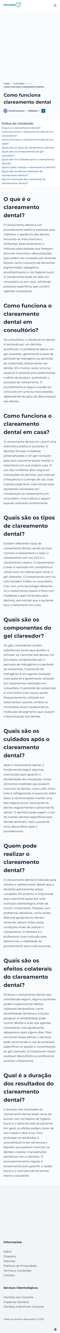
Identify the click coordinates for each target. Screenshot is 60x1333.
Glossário (10, 1256)
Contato (9, 1275)
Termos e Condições (17, 1270)
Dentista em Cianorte (18, 1297)
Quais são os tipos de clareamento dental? (28, 147)
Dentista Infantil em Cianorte (24, 1306)
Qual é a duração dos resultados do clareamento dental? (24, 181)
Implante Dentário (16, 1302)
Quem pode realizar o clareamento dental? (29, 167)
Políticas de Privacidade (20, 1266)
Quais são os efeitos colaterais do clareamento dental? (22, 173)
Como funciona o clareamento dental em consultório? (27, 133)
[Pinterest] (55, 1329)
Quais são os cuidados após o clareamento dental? (28, 161)
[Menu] (55, 5)
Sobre (8, 1251)
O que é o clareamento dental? (21, 127)
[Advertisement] (30, 42)
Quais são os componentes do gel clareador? (23, 153)
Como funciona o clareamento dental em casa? (27, 141)
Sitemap (9, 1261)
